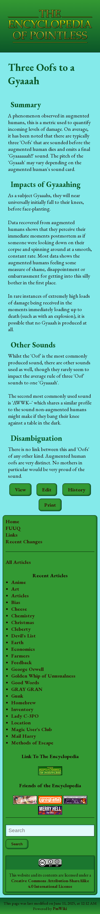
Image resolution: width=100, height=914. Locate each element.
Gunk (17, 696)
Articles (20, 595)
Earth (17, 642)
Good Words (25, 682)
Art (15, 589)
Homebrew (23, 702)
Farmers (20, 655)
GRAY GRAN (26, 689)
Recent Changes (24, 541)
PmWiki (60, 908)
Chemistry (23, 615)
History (76, 489)
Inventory (22, 709)
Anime (18, 582)
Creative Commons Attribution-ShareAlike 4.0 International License (50, 883)
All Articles (18, 562)
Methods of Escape (32, 742)
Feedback (21, 662)
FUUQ (13, 528)
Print (50, 505)
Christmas (22, 622)
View (20, 489)
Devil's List (23, 635)
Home (12, 521)
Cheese (19, 609)
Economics (23, 649)
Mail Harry (23, 736)
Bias (15, 602)
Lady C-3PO (25, 716)
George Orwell (27, 669)
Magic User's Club (31, 729)
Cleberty (21, 629)
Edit (46, 489)
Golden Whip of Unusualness (43, 675)
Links (12, 534)
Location (21, 722)
